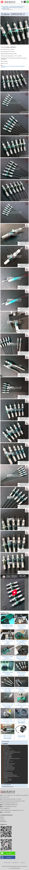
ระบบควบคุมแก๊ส (7, 784)
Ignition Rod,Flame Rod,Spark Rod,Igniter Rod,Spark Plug (12, 8)
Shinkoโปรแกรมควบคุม (8, 770)
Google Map (3, 821)
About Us (2, 817)
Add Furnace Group (7, 862)
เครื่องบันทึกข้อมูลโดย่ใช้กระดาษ (10, 775)
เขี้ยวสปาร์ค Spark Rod (8, 773)
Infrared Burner (6, 747)
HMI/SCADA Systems (8, 786)
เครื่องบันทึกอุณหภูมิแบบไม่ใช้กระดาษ (11, 776)
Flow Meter (5, 781)
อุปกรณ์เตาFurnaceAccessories (17, 6)
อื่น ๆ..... (5, 782)
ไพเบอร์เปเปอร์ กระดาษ (8, 761)
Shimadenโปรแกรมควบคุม (9, 768)
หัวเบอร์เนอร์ (5, 745)
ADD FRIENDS (9, 853)
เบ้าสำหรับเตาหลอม (7, 754)
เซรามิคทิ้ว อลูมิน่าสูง (7, 756)
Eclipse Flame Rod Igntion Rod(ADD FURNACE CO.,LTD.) (13, 67)
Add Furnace (9, 857)
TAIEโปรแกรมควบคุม (7, 766)
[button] (22, 2)
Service (2, 818)
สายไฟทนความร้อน (7, 779)
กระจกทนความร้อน (7, 780)
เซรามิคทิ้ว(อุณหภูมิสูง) (8, 753)
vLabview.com (22, 862)
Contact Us (2, 820)
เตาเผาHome (6, 741)
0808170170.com (15, 862)
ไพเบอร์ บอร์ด (6, 762)
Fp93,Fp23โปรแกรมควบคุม (9, 763)
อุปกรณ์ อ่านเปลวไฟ (7, 748)
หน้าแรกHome (4, 6)
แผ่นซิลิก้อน (5, 777)
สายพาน (5, 771)
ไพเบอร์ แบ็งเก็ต (6, 759)
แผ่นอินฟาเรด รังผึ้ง (7, 757)
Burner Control (6, 749)
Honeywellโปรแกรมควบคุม (9, 767)
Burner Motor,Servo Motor (8, 750)
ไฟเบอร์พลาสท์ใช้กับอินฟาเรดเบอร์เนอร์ (11, 758)
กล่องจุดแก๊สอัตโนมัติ (7, 772)
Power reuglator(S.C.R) (8, 764)
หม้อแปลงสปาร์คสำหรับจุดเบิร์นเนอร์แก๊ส (11, 752)
